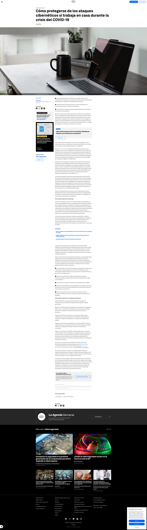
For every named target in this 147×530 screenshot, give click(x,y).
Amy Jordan (38, 98)
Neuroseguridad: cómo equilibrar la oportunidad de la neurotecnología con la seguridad (83, 482)
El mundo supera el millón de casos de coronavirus (68, 239)
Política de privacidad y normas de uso (73, 522)
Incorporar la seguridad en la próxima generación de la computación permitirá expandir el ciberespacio (53, 458)
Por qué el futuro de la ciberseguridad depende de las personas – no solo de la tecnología (102, 482)
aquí (77, 173)
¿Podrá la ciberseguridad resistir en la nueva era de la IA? (90, 457)
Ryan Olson (38, 100)
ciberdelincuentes (63, 149)
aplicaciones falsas (83, 344)
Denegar (136, 520)
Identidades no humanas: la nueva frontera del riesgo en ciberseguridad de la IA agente (63, 482)
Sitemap (73, 524)
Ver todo (108, 429)
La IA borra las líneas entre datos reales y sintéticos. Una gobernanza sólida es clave (45, 482)
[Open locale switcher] (1, 526)
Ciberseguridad (40, 8)
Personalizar (137, 527)
